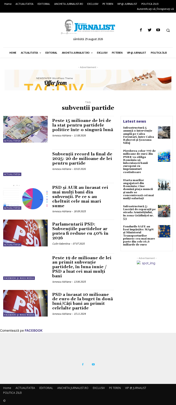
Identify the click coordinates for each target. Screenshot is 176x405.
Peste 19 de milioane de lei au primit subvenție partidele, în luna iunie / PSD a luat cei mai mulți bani (81, 267)
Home (7, 388)
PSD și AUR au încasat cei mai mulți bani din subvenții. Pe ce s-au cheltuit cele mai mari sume (80, 196)
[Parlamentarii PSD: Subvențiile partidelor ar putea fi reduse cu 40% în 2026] (25, 233)
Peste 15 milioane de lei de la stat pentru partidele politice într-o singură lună (82, 125)
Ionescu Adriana (61, 135)
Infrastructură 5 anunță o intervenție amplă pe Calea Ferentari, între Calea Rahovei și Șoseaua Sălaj (138, 135)
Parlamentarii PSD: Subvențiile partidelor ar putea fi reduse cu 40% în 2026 (80, 231)
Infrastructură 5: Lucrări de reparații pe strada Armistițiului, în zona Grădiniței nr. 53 (139, 212)
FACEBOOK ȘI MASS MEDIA (19, 278)
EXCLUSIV (99, 388)
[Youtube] (158, 30)
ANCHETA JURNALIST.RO (72, 388)
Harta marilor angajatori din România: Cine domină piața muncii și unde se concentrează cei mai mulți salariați (138, 189)
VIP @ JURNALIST (135, 388)
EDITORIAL (46, 388)
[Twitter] (149, 30)
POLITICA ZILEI (12, 393)
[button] (168, 30)
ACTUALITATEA (12, 140)
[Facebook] (141, 30)
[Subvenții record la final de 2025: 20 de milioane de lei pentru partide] (25, 162)
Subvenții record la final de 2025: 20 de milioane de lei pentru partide (82, 159)
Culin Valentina (61, 243)
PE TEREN (115, 388)
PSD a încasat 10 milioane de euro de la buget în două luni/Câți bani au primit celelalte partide (82, 301)
